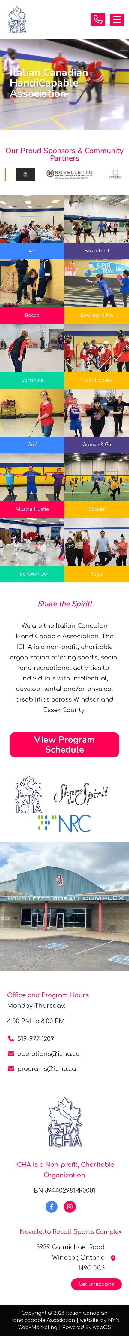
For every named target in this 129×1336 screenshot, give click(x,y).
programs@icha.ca (46, 1068)
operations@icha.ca (48, 1053)
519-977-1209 (35, 1038)
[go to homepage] (17, 19)
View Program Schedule (64, 745)
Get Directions (96, 1284)
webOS (102, 1327)
